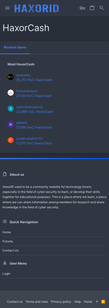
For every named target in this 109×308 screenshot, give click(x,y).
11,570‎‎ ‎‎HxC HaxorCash (34, 143)
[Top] (97, 301)
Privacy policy (61, 301)
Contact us (11, 250)
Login (6, 273)
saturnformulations (29, 107)
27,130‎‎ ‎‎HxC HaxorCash (34, 96)
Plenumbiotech (27, 91)
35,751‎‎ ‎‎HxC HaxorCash (34, 80)
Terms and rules (37, 301)
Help (77, 301)
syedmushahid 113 (29, 138)
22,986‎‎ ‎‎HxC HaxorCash (34, 112)
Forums (8, 241)
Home (7, 232)
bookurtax (23, 75)
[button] (7, 8)
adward (21, 122)
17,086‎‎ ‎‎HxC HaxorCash (34, 127)
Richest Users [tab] (15, 47)
